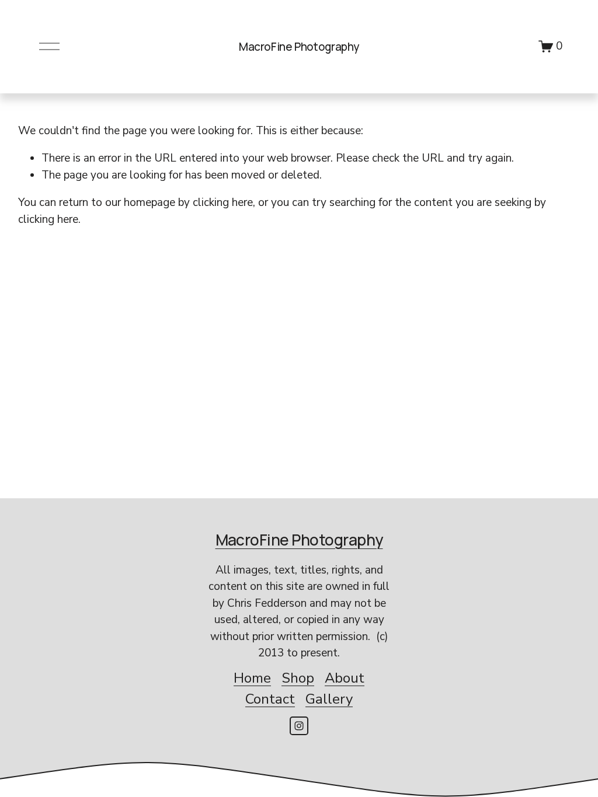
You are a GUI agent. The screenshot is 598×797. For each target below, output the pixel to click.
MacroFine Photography (299, 46)
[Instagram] (299, 725)
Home (252, 678)
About (344, 678)
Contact (270, 699)
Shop (297, 678)
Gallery (329, 699)
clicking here (223, 202)
